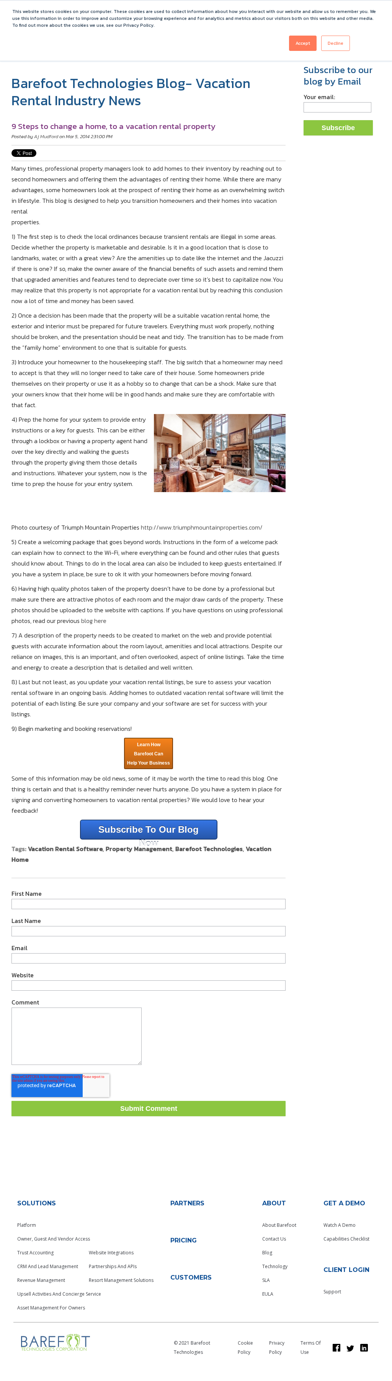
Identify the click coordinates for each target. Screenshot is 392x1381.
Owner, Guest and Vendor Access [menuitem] (53, 1239)
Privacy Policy (276, 1347)
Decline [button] (335, 43)
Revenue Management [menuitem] (41, 1280)
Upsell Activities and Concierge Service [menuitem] (59, 1294)
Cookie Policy (245, 1347)
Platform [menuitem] (26, 1225)
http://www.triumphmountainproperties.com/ (202, 527)
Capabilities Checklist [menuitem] (346, 1239)
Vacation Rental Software (65, 848)
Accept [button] (303, 43)
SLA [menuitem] (266, 1280)
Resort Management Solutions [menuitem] (121, 1280)
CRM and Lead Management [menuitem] (47, 1266)
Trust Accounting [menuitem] (35, 1252)
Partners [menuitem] (187, 1203)
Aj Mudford (46, 136)
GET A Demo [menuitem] (344, 1203)
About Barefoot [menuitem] (279, 1225)
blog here (93, 620)
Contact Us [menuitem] (274, 1239)
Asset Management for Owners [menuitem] (51, 1307)
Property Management (139, 848)
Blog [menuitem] (267, 1252)
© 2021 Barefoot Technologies (192, 1347)
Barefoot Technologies (209, 848)
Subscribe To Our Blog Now (148, 832)
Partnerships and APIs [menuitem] (113, 1266)
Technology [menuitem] (274, 1266)
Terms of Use (311, 1347)
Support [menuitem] (332, 1291)
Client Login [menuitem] (346, 1269)
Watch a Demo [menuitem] (339, 1225)
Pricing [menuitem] (183, 1240)
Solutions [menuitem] (36, 1203)
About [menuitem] (274, 1203)
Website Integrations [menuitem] (111, 1252)
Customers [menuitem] (191, 1277)
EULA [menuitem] (267, 1294)
